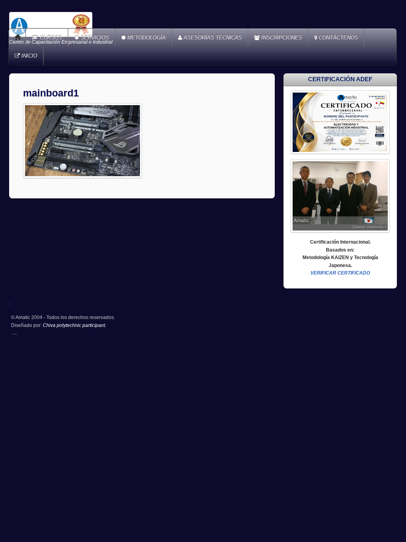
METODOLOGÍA (146, 37)
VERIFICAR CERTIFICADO (340, 272)
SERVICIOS (94, 37)
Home (18, 38)
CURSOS (50, 37)
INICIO (28, 56)
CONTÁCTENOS (337, 37)
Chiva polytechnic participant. (74, 325)
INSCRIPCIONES (281, 37)
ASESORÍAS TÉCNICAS (212, 37)
